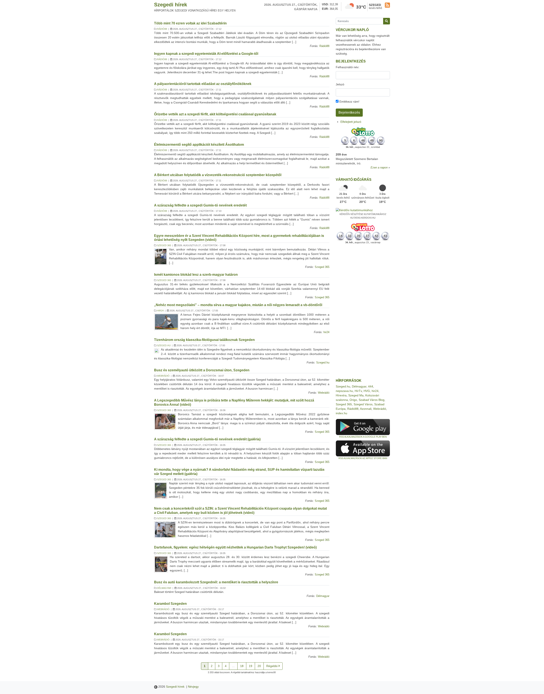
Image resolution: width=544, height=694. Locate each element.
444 (370, 386)
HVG (367, 391)
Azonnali (365, 408)
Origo (353, 399)
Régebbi (272, 666)
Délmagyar (164, 588)
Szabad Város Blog (371, 399)
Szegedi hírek (170, 4)
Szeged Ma (356, 395)
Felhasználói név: (347, 67)
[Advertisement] (363, 311)
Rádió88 (162, 29)
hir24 (160, 310)
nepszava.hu (344, 391)
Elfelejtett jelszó (350, 121)
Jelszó (340, 84)
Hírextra (341, 395)
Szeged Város (363, 404)
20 (259, 666)
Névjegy (193, 686)
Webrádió (163, 376)
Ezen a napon (379, 167)
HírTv (358, 391)
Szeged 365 (164, 245)
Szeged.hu (164, 345)
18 (242, 666)
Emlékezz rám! (349, 101)
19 (250, 666)
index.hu (341, 413)
